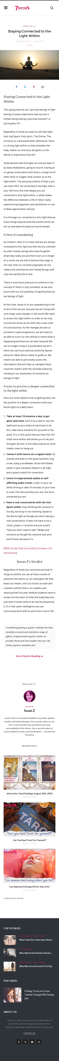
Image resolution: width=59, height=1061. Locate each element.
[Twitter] (25, 87)
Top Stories (39, 936)
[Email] (42, 87)
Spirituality (29, 26)
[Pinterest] (34, 87)
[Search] (50, 8)
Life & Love (24, 936)
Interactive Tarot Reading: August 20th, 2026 (29, 793)
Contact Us (30, 1033)
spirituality (29, 684)
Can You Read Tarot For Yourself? (29, 840)
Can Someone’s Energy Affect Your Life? (29, 886)
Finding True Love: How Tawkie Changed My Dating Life (39, 995)
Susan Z (29, 711)
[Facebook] (16, 87)
